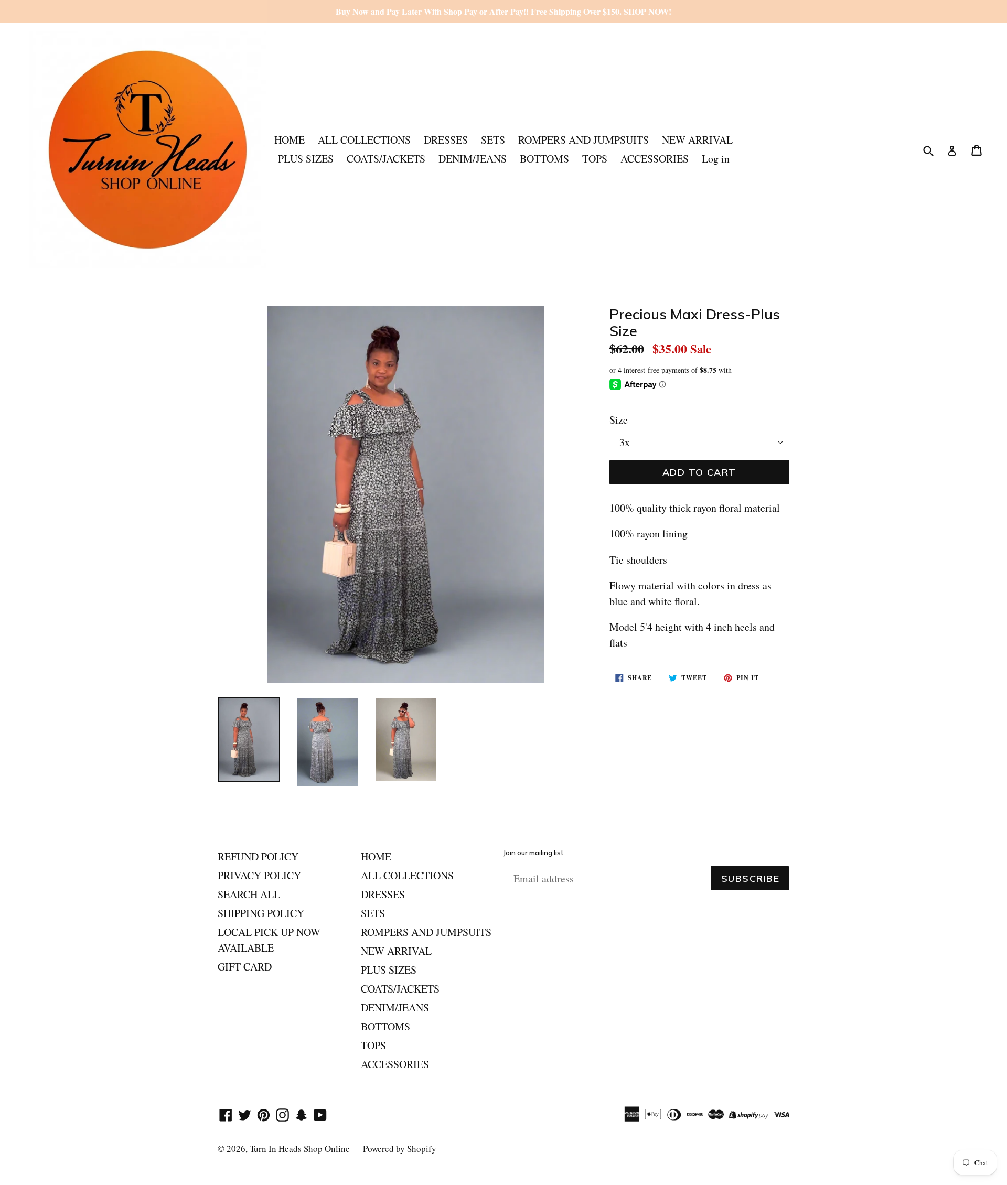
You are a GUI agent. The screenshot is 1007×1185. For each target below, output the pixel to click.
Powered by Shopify (399, 1149)
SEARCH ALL (249, 894)
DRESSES (446, 140)
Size (618, 420)
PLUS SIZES (306, 159)
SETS (493, 140)
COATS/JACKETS (386, 159)
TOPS (594, 159)
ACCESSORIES (654, 159)
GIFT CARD (245, 967)
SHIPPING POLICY (261, 913)
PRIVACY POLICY (259, 875)
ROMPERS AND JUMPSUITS (583, 140)
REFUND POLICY (258, 856)
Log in (716, 159)
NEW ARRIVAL (697, 140)
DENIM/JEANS (472, 159)
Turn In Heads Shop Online (300, 1149)
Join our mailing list (533, 853)
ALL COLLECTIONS (364, 140)
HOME (289, 140)
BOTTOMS (544, 159)
